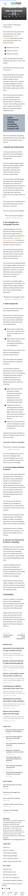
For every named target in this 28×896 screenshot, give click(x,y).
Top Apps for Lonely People (10, 810)
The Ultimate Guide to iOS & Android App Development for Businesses (14, 758)
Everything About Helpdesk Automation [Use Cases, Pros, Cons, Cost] (13, 688)
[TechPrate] (14, 3)
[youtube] (9, 888)
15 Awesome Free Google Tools (11, 792)
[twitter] (13, 16)
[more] (23, 16)
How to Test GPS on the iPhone (11, 798)
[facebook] (9, 16)
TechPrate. (14, 883)
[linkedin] (16, 16)
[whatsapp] (20, 16)
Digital (11, 657)
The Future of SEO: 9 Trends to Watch (13, 804)
